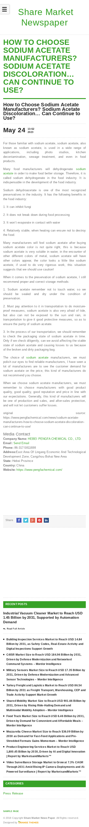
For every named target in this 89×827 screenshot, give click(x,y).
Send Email (21, 443)
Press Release (13, 793)
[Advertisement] (37, 566)
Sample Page (11, 811)
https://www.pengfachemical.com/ (39, 469)
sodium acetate (37, 357)
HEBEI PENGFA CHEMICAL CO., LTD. (54, 438)
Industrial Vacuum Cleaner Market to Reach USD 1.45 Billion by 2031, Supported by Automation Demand (43, 617)
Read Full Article (16, 629)
